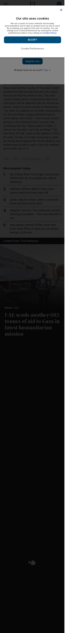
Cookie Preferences (32, 48)
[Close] (61, 9)
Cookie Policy (49, 33)
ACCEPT (32, 39)
